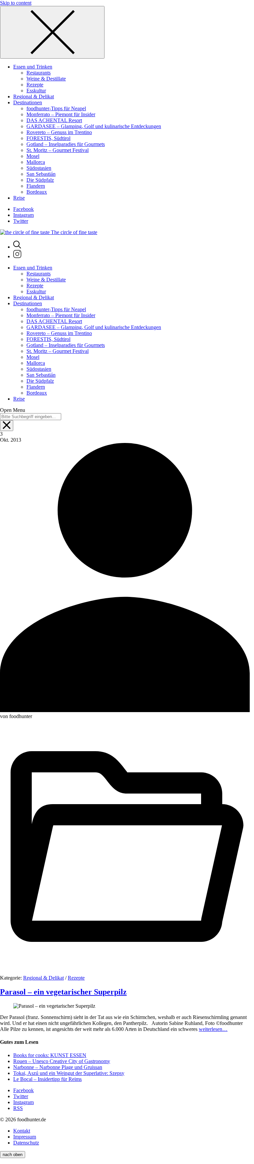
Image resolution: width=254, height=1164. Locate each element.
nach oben (12, 1154)
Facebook (23, 209)
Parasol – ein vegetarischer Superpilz (63, 992)
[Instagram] (17, 256)
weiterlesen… (213, 1029)
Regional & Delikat (43, 978)
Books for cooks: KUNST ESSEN (49, 1055)
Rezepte (76, 978)
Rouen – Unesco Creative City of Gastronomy (61, 1061)
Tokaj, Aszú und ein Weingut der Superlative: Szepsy (68, 1073)
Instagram (23, 215)
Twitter (20, 221)
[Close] (52, 32)
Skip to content (15, 3)
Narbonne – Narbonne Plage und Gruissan (57, 1067)
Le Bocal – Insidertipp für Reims (47, 1079)
